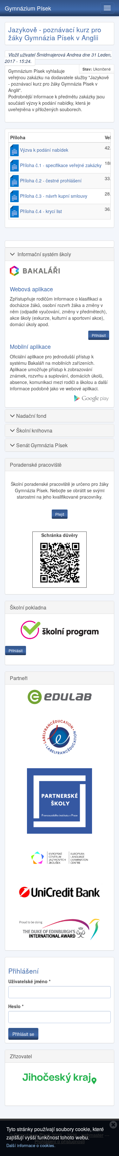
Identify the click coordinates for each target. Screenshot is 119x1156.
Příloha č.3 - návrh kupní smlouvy (53, 196)
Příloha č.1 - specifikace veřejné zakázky (61, 165)
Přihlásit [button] (99, 335)
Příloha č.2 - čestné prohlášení (51, 180)
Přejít (59, 514)
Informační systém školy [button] (43, 254)
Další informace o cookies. (31, 1145)
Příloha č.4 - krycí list (41, 211)
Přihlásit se (23, 1034)
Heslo (15, 1006)
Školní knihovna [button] (33, 430)
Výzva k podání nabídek (44, 150)
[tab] (59, 254)
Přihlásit (16, 650)
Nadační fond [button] (30, 415)
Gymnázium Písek (28, 8)
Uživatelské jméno (29, 981)
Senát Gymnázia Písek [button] (41, 445)
